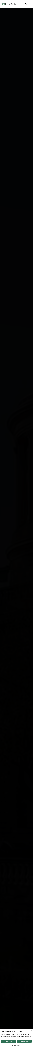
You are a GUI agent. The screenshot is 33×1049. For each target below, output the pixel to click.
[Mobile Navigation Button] (29, 4)
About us (16, 530)
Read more (16, 1038)
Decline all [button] (24, 1041)
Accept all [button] (8, 1041)
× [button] (31, 1030)
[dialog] (16, 1039)
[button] (16, 1046)
